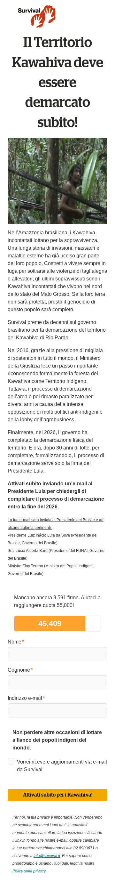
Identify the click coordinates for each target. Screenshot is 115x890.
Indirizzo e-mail (25, 698)
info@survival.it (47, 856)
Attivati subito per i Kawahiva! (57, 794)
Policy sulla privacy (29, 871)
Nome (14, 641)
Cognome (19, 670)
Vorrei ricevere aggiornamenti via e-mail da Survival (62, 765)
